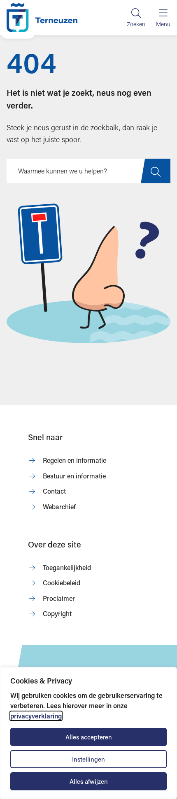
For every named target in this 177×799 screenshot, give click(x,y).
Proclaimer (59, 598)
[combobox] (88, 171)
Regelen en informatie (74, 460)
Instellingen (88, 759)
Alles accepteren (88, 737)
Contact (54, 491)
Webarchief (59, 506)
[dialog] (88, 733)
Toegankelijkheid (67, 567)
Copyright (57, 613)
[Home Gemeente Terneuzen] (42, 17)
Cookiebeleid (61, 582)
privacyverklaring (36, 715)
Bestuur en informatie (74, 475)
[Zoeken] (136, 17)
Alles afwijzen (89, 781)
